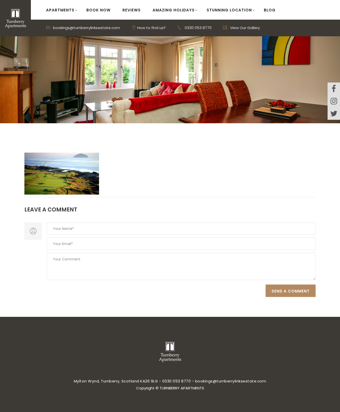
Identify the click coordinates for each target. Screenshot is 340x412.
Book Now (98, 10)
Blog (270, 10)
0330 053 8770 (198, 27)
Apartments (60, 10)
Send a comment (291, 291)
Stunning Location (229, 10)
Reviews (131, 10)
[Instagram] (334, 101)
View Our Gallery (244, 27)
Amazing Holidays (174, 10)
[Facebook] (334, 88)
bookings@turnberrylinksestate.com (86, 27)
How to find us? (151, 27)
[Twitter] (334, 113)
